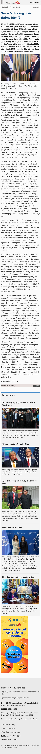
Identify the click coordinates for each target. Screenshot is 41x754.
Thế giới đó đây (15, 7)
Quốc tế (5, 7)
